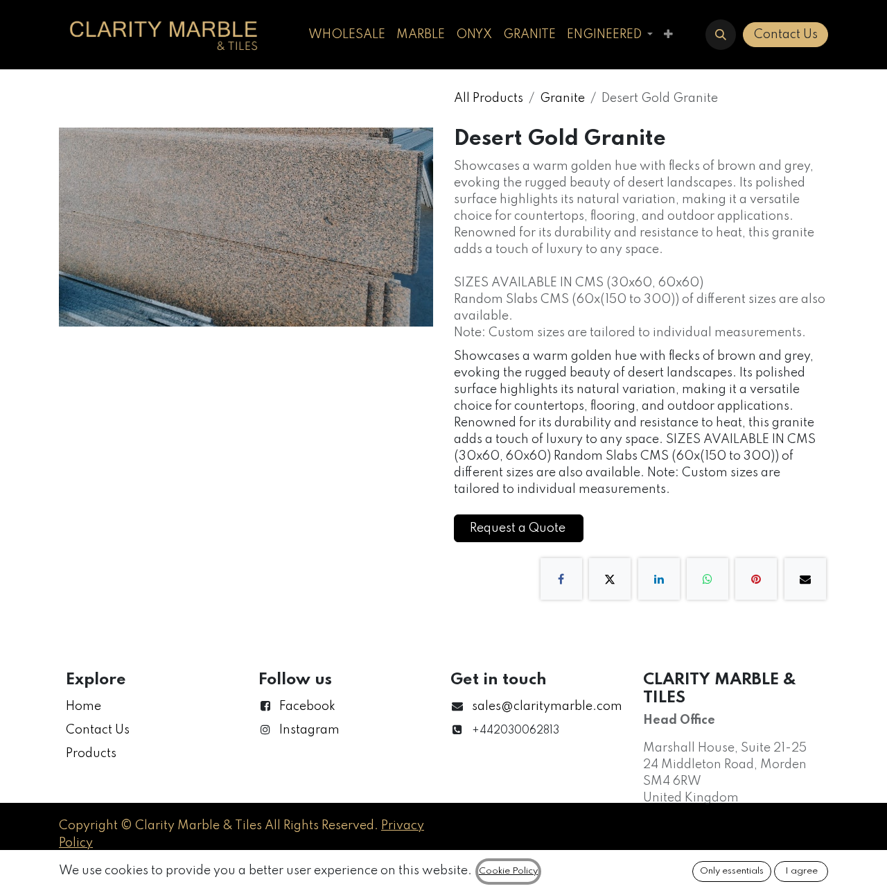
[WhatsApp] (707, 579)
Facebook (307, 706)
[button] (720, 34)
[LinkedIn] (659, 579)
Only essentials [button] (732, 871)
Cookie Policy (508, 871)
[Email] (805, 579)
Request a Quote (519, 528)
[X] (610, 579)
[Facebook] (561, 579)
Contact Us (786, 34)
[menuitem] (347, 35)
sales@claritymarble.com (547, 706)
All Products (488, 98)
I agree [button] (801, 871)
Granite (562, 98)
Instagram (309, 730)
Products (91, 753)
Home (83, 706)
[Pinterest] (756, 579)
